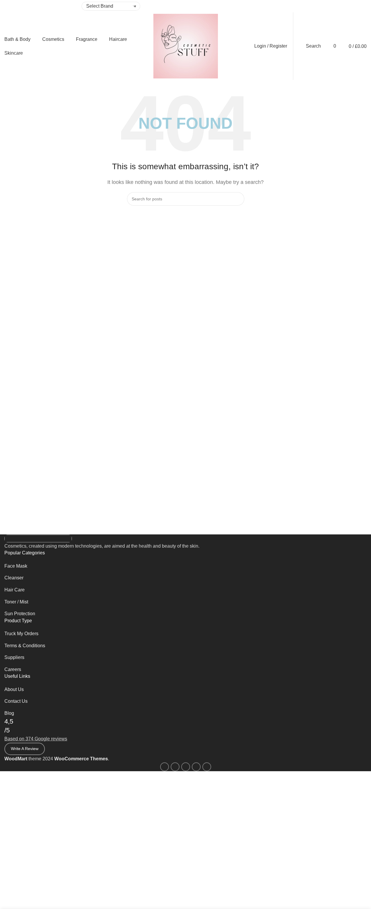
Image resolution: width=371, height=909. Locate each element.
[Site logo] (185, 45)
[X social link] (282, 6)
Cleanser (13, 577)
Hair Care (14, 589)
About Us (14, 689)
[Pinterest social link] (289, 6)
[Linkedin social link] (296, 6)
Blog (9, 713)
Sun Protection (19, 613)
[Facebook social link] (275, 6)
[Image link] (38, 538)
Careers (12, 669)
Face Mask (15, 565)
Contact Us (16, 701)
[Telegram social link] (303, 6)
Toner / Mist (16, 601)
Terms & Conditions (24, 645)
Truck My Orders (21, 633)
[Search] (237, 199)
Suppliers (14, 657)
